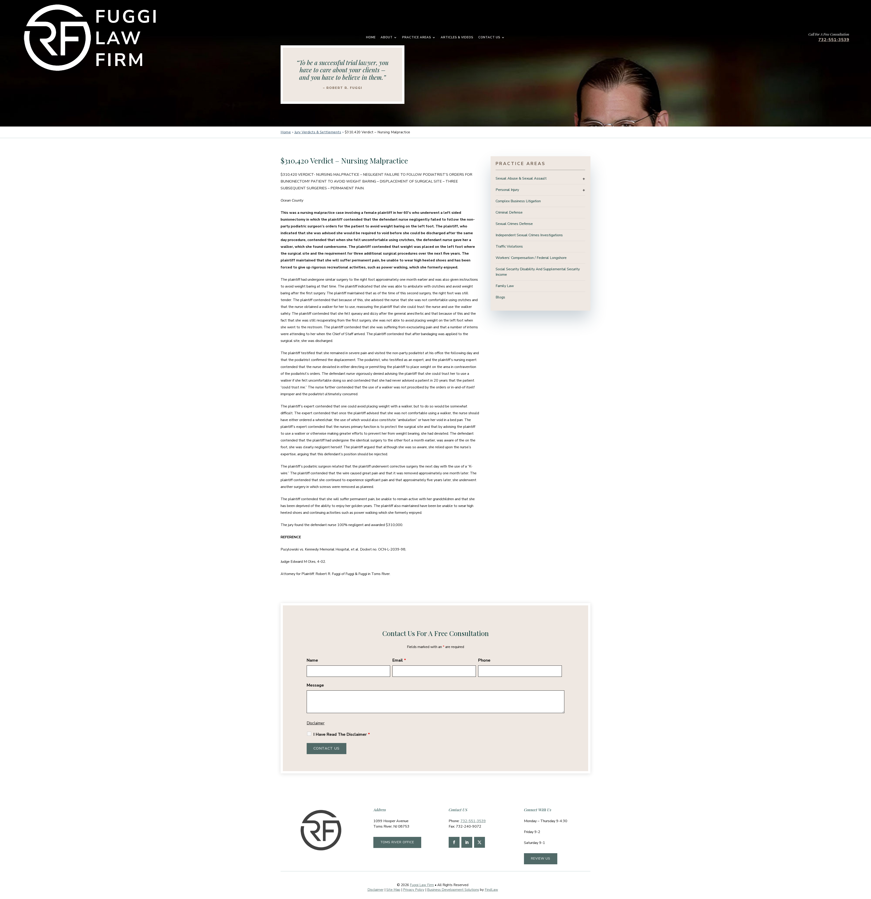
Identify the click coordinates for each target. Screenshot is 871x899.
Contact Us (489, 37)
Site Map (393, 889)
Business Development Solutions (453, 889)
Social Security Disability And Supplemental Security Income (538, 272)
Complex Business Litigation (518, 201)
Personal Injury (507, 189)
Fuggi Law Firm (422, 885)
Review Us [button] (540, 858)
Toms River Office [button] (397, 842)
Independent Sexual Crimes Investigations (529, 235)
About (387, 37)
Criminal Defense (509, 212)
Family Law (505, 285)
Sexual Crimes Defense (514, 223)
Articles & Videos (457, 37)
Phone (484, 660)
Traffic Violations (509, 246)
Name (312, 660)
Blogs (500, 297)
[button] (866, 866)
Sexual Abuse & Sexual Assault (521, 178)
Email (399, 660)
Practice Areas (416, 37)
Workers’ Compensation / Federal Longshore (531, 257)
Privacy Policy (413, 889)
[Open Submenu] (583, 179)
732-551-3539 (833, 39)
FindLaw (491, 889)
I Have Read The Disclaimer (341, 734)
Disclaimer (316, 723)
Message (315, 685)
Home (371, 37)
